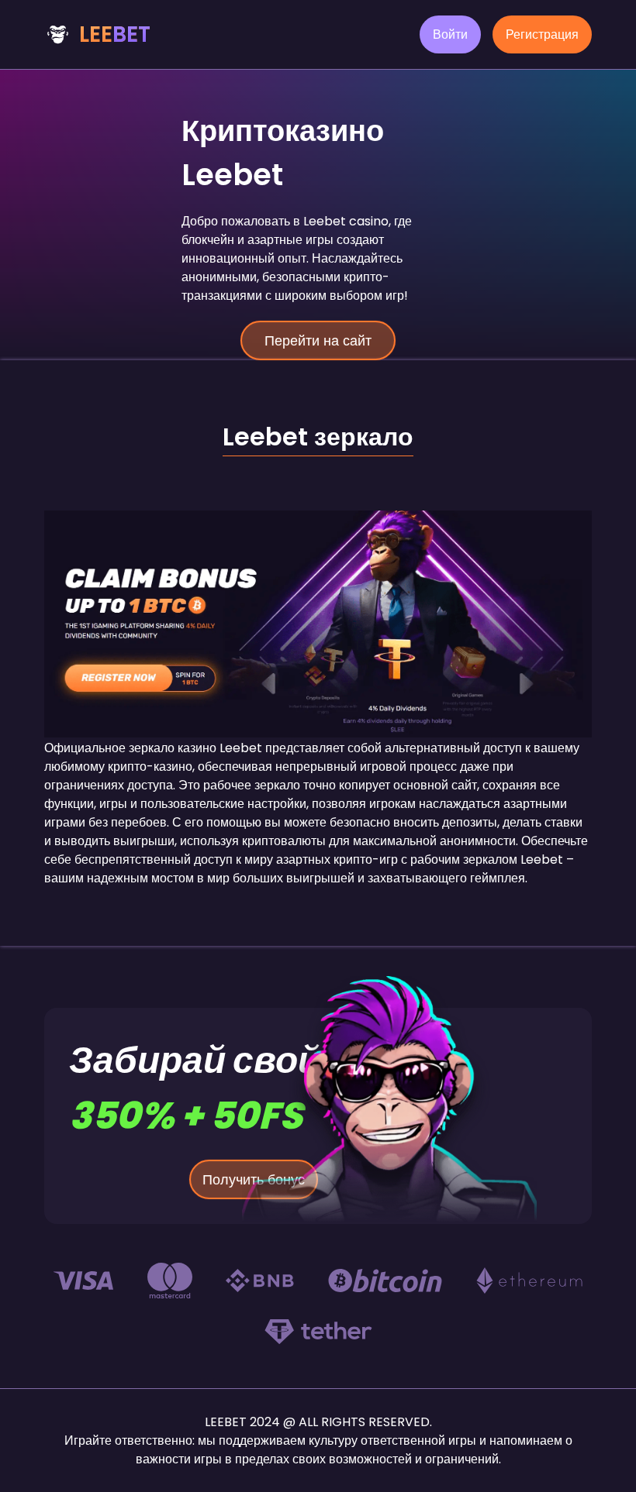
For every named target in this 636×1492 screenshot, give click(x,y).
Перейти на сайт (318, 340)
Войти (450, 34)
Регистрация (542, 34)
